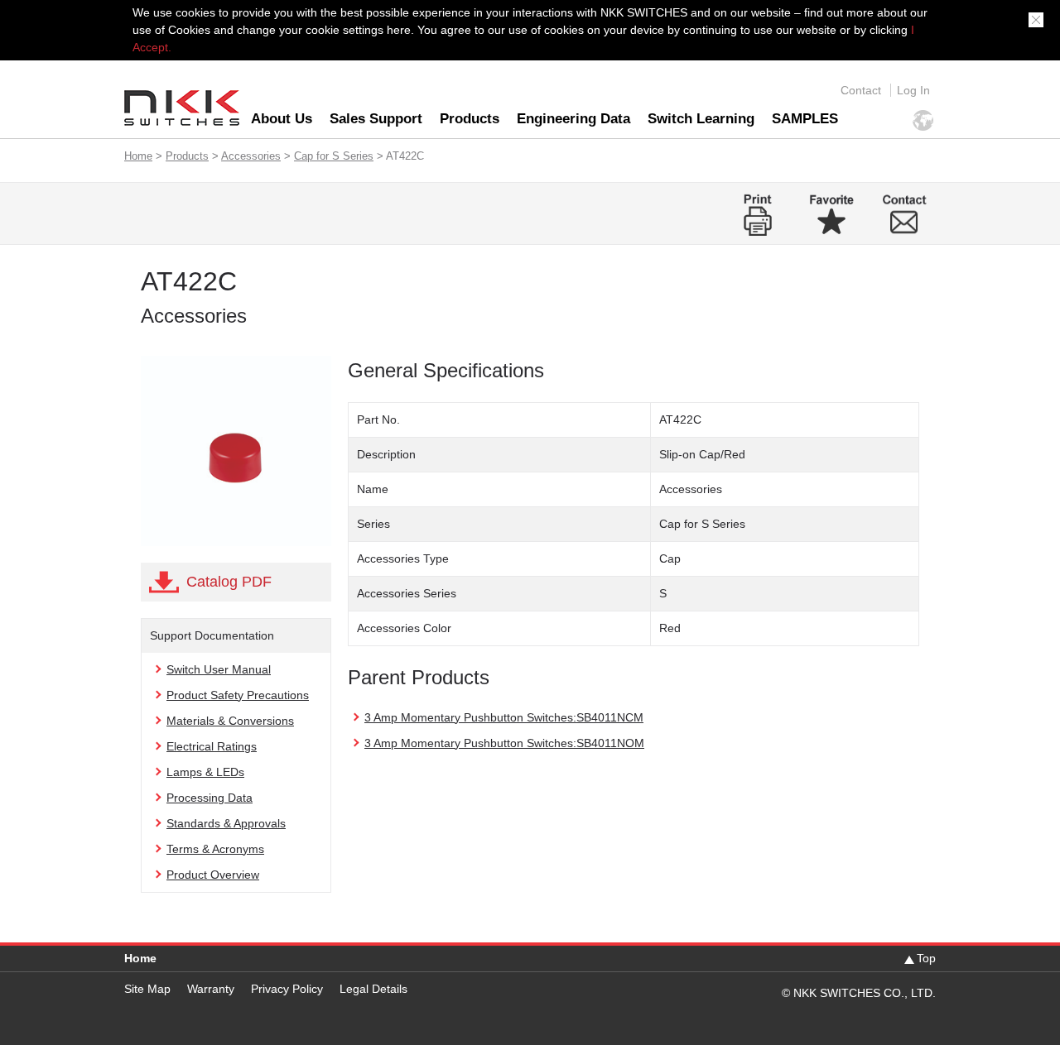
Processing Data (209, 797)
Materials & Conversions (230, 720)
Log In (913, 90)
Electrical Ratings (211, 746)
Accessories (251, 156)
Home (138, 156)
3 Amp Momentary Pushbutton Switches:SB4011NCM (503, 717)
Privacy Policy (287, 988)
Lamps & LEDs (205, 772)
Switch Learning (701, 119)
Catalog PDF (229, 581)
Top (926, 958)
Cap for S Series (333, 156)
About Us (281, 119)
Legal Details (373, 988)
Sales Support (376, 119)
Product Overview (212, 874)
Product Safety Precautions (237, 695)
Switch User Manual (218, 669)
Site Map (147, 988)
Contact (861, 90)
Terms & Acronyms (215, 849)
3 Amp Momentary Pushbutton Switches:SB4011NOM (504, 743)
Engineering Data (573, 119)
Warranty (210, 988)
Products (469, 119)
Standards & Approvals (226, 823)
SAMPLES (805, 119)
